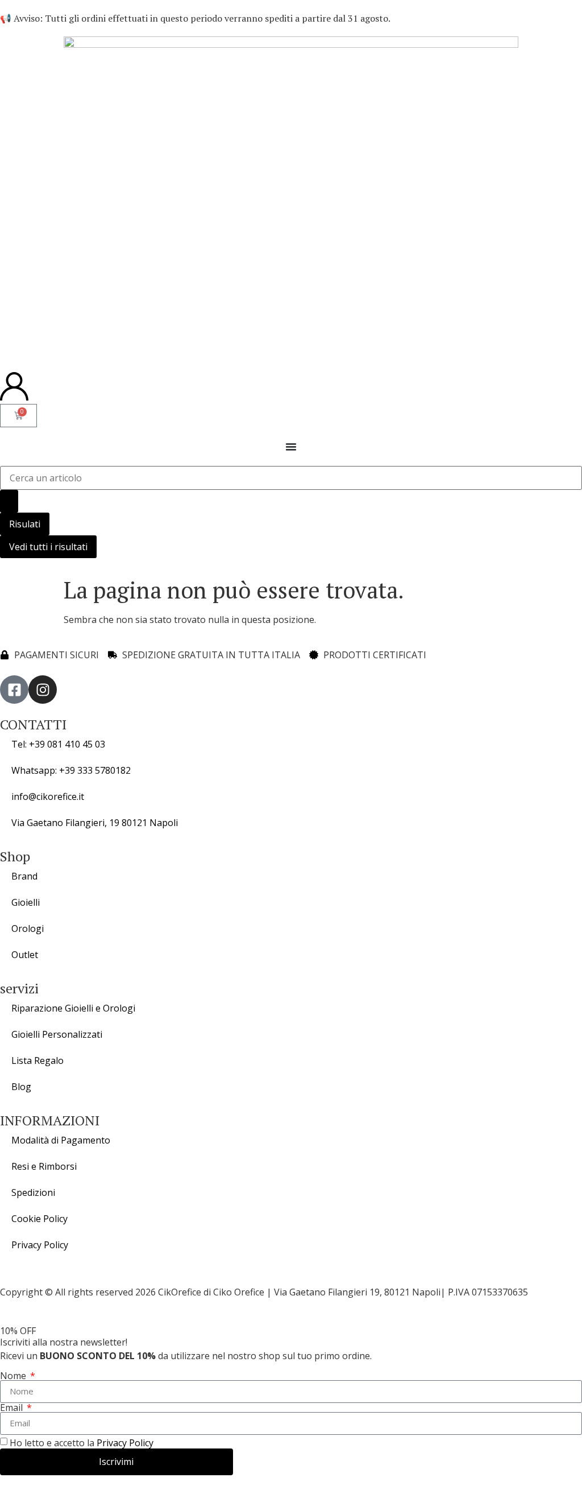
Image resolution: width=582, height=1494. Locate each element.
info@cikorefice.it (47, 796)
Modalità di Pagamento (60, 1140)
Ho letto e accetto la (81, 1443)
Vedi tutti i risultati (48, 546)
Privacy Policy (39, 1245)
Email (12, 1407)
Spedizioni (33, 1192)
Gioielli (25, 902)
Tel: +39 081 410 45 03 (58, 744)
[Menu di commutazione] (291, 446)
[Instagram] (42, 689)
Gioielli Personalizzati (56, 1034)
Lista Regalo (37, 1060)
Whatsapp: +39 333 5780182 (71, 770)
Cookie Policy (39, 1218)
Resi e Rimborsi (44, 1166)
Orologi (27, 928)
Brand (24, 876)
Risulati (24, 524)
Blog (21, 1086)
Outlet (24, 954)
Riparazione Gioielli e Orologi (73, 1008)
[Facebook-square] (14, 689)
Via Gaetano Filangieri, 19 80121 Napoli (94, 822)
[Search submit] (9, 501)
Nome (14, 1375)
